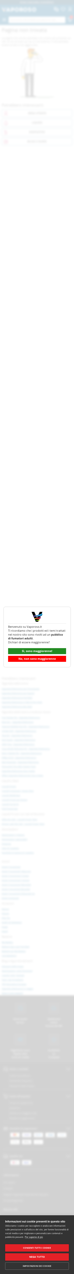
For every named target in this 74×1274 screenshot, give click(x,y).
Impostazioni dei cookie (37, 1266)
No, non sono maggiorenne (37, 659)
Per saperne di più (34, 1237)
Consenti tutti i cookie (37, 1247)
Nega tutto (37, 1256)
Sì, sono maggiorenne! (37, 651)
